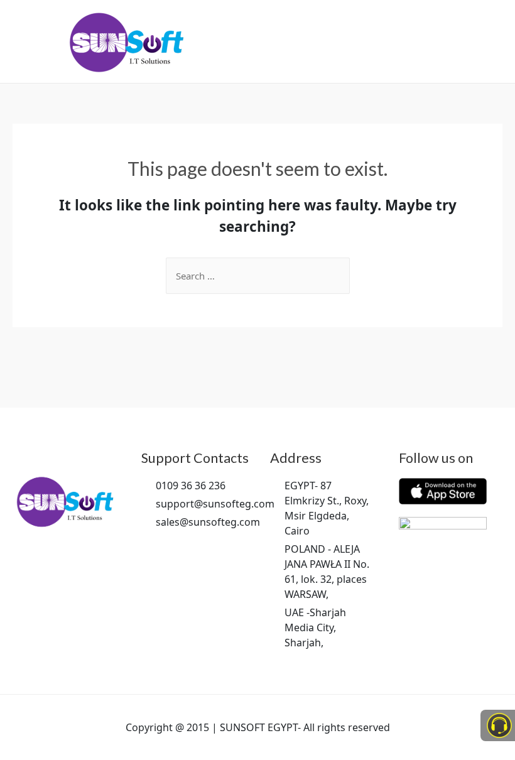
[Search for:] (258, 276)
